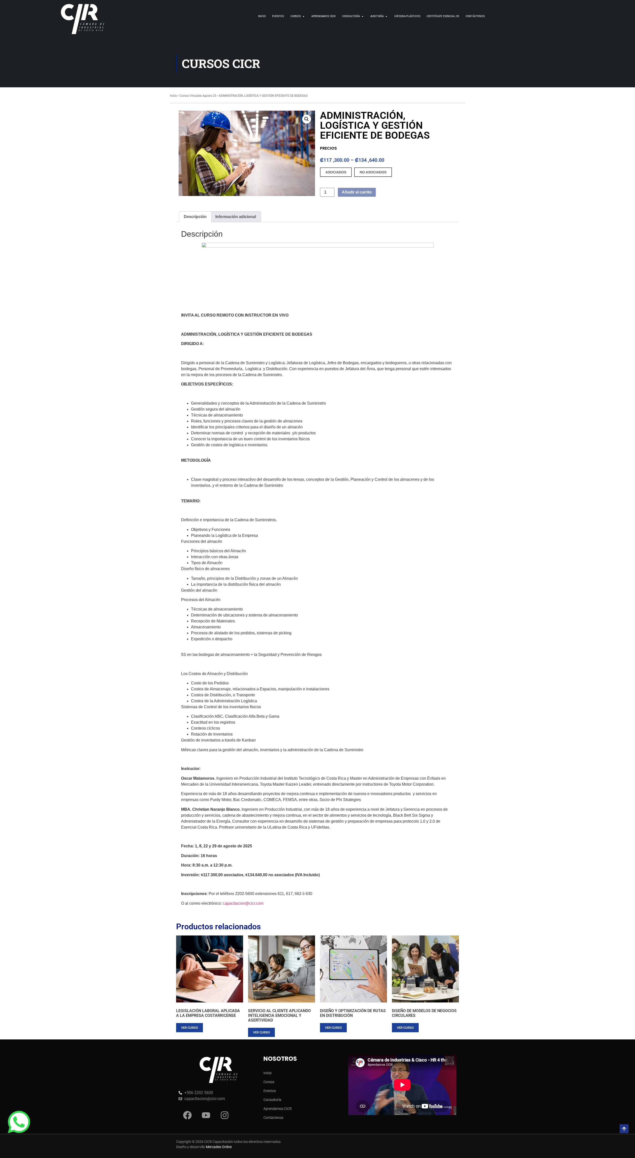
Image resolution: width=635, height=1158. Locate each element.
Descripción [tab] (195, 217)
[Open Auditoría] (386, 16)
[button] (306, 119)
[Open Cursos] (303, 16)
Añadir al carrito (357, 192)
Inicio (173, 95)
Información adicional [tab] (235, 217)
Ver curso (189, 1027)
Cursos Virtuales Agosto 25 (198, 95)
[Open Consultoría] (362, 16)
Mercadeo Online (219, 1147)
